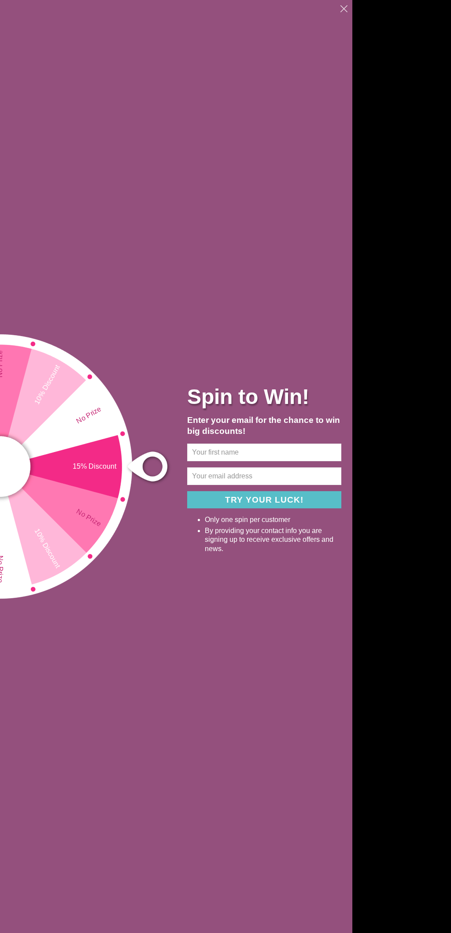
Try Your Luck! (264, 499)
